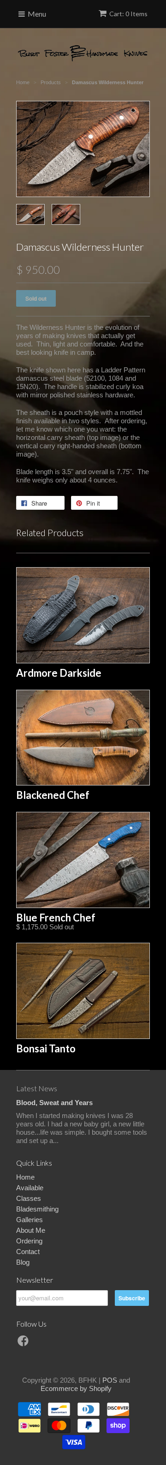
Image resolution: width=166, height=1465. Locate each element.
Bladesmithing (37, 1209)
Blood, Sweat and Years (54, 1102)
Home (25, 1177)
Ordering (29, 1241)
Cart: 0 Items (128, 14)
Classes (28, 1198)
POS (109, 1380)
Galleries (29, 1220)
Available (29, 1188)
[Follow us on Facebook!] (24, 1343)
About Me (30, 1230)
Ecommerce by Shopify (76, 1388)
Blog (23, 1262)
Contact (28, 1251)
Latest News (36, 1088)
